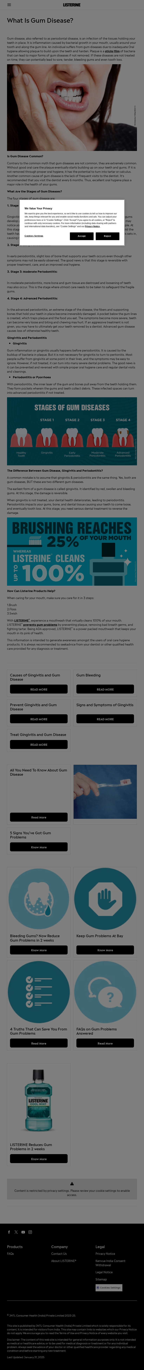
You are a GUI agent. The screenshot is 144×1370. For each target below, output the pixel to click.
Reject (107, 236)
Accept (82, 236)
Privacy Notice (92, 226)
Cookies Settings (34, 236)
